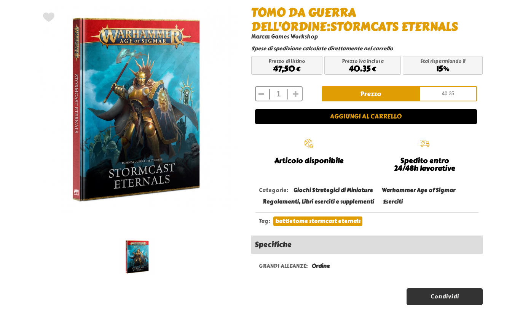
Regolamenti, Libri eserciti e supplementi (318, 202)
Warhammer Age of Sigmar (418, 190)
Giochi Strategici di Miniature (333, 190)
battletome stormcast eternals (317, 221)
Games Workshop (294, 37)
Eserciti (393, 202)
